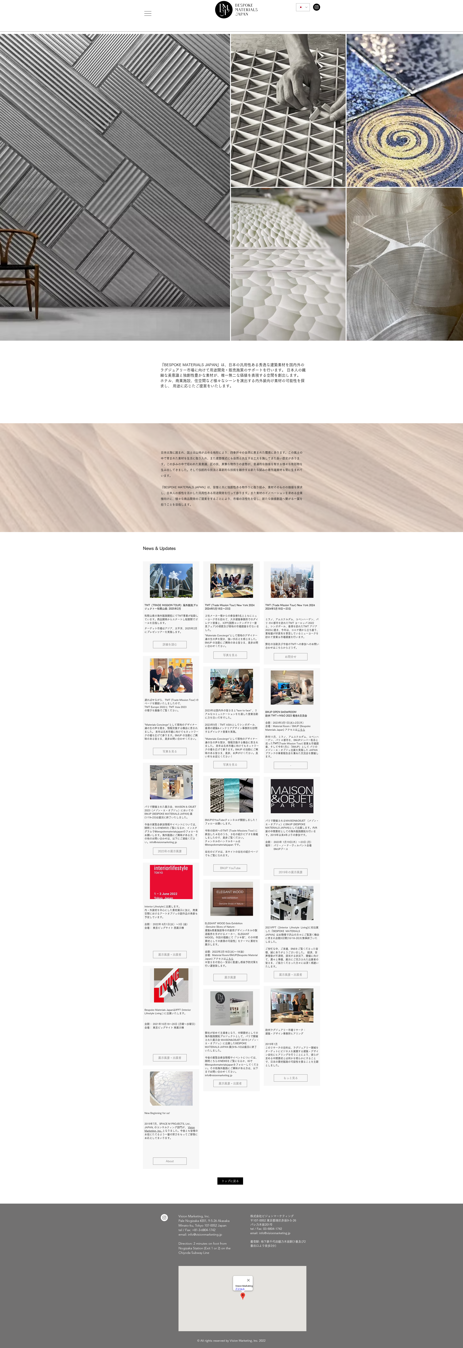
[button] (147, 13)
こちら (229, 958)
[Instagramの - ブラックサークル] (316, 7)
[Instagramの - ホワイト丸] (164, 1217)
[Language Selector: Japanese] (303, 7)
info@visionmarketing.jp (163, 842)
